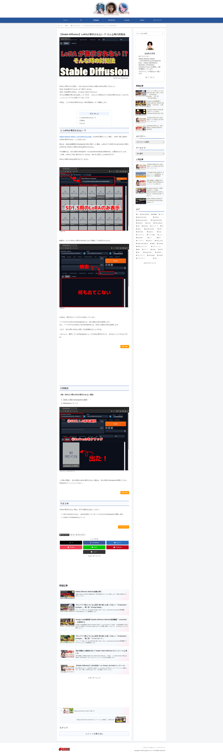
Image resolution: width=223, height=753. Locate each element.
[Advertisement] (94, 367)
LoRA (73, 534)
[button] (94, 552)
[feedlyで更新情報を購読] (151, 77)
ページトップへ (123, 527)
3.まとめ (82, 123)
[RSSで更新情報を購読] (153, 77)
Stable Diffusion (65, 534)
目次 (91, 114)
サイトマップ (161, 747)
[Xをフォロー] (149, 77)
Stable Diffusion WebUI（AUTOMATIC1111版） (76, 137)
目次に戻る (125, 346)
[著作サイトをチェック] (146, 77)
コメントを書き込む (94, 734)
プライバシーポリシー (149, 747)
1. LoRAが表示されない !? (88, 117)
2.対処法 (82, 120)
